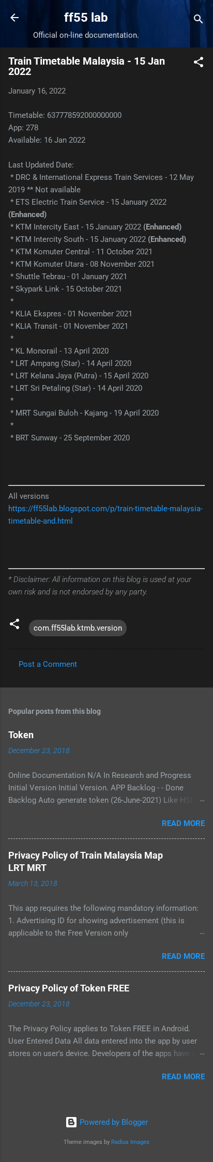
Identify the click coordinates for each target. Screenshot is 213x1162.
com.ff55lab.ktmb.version (78, 628)
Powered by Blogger (113, 1122)
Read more (183, 823)
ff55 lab (86, 17)
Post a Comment (48, 664)
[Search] (198, 21)
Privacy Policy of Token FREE (68, 988)
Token (21, 734)
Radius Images (130, 1142)
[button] (198, 64)
